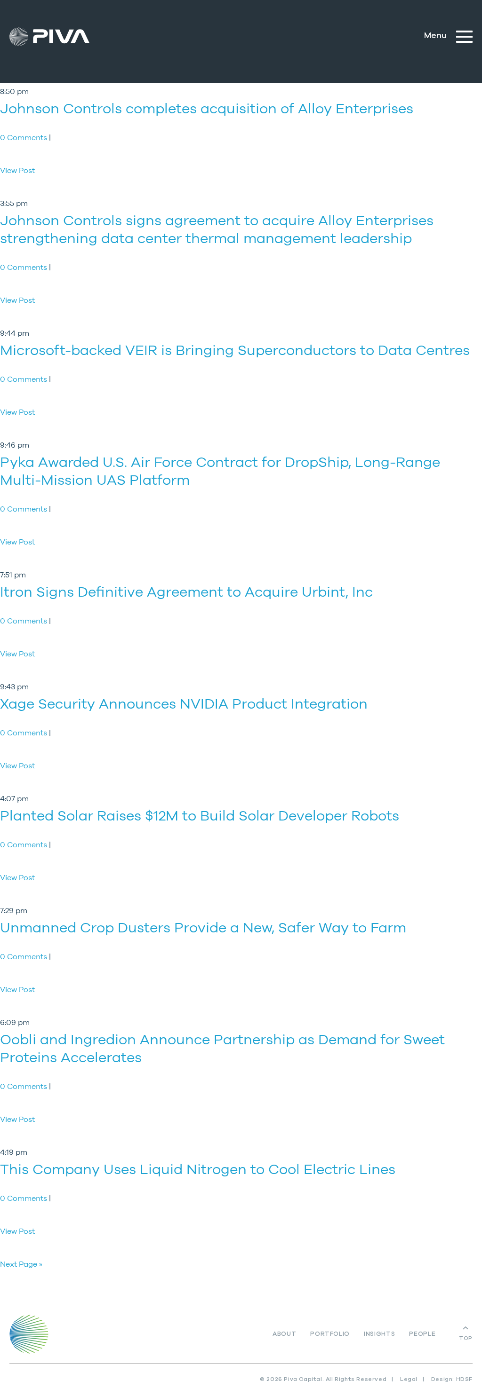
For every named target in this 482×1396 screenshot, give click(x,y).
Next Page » (21, 1264)
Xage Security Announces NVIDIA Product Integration (184, 703)
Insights (379, 1334)
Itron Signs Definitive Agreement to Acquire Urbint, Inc (186, 592)
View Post (17, 170)
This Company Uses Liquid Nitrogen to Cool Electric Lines (197, 1169)
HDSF (464, 1379)
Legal (409, 1379)
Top (466, 1338)
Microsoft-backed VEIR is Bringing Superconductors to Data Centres (235, 350)
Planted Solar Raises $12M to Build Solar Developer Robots (199, 815)
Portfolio (330, 1334)
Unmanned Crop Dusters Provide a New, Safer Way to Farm (203, 927)
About (284, 1334)
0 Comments (24, 137)
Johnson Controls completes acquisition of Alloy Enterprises (206, 108)
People (422, 1334)
